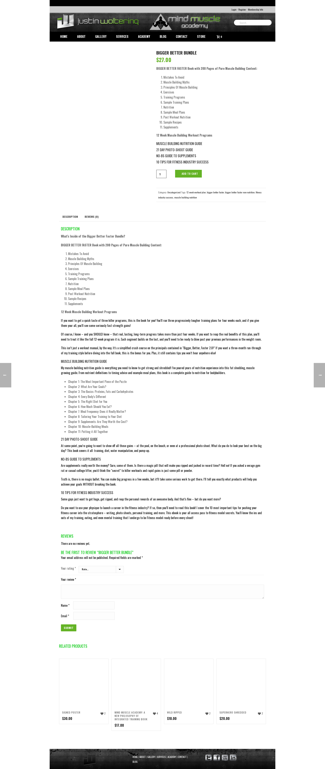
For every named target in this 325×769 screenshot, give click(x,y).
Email (65, 616)
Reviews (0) (92, 217)
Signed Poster (71, 712)
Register (242, 9)
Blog (163, 36)
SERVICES (161, 757)
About (81, 36)
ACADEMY (172, 757)
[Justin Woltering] (139, 22)
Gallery (100, 36)
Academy (144, 36)
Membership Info (255, 9)
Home (64, 36)
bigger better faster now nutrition (240, 192)
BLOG (135, 762)
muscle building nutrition (185, 197)
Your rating (68, 568)
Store (201, 36)
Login (234, 9)
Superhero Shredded (232, 712)
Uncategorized (174, 192)
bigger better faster (215, 192)
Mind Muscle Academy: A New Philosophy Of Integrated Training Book (131, 715)
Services (122, 36)
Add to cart (190, 173)
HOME (135, 757)
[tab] (70, 216)
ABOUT (142, 757)
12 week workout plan (196, 192)
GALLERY (151, 757)
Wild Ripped (174, 712)
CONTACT (182, 757)
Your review (68, 579)
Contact (182, 36)
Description (70, 217)
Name (65, 605)
